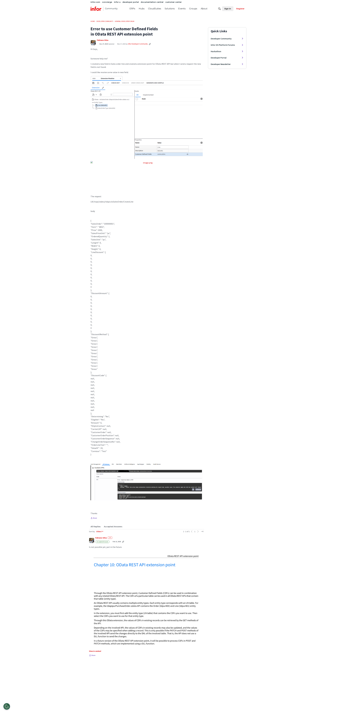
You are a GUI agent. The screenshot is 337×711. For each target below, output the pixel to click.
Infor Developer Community (138, 44)
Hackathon (216, 51)
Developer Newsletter (221, 64)
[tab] (95, 526)
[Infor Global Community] (104, 9)
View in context (95, 651)
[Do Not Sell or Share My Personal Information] (6, 706)
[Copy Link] (149, 44)
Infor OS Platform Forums (223, 45)
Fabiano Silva (102, 40)
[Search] (219, 8)
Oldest (99, 531)
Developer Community (221, 38)
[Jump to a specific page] (202, 531)
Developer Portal (218, 57)
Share (94, 518)
